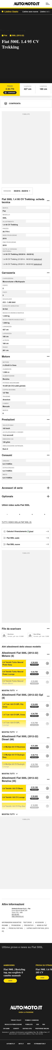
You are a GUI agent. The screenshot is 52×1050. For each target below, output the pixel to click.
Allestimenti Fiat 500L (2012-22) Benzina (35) (20, 779)
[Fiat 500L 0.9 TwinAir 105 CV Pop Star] (47, 806)
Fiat (5, 35)
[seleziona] (38, 259)
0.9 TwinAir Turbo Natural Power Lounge (13, 672)
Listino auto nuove (30, 11)
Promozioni (16, 925)
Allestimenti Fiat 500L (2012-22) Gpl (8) (22, 696)
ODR (37, 1024)
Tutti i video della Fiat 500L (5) (16, 522)
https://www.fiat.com (18, 916)
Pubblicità (29, 1024)
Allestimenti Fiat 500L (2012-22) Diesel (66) (20, 737)
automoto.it (11, 1044)
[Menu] (47, 3)
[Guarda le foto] (26, 57)
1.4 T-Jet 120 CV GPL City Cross (13, 705)
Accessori (39, 922)
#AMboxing (9, 965)
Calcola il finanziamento (17, 531)
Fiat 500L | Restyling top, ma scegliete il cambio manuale (14, 972)
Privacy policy (16, 1020)
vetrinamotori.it (40, 1044)
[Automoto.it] (26, 3)
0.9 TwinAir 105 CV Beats (13, 788)
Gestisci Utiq (27, 1028)
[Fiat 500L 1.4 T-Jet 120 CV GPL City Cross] (47, 705)
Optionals (7, 496)
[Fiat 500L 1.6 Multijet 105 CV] (44, 514)
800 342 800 (15, 914)
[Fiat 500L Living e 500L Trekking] (19, 514)
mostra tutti (8, 690)
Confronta (11, 92)
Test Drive (27, 922)
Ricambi (5, 925)
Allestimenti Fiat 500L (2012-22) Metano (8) (20, 654)
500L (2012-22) (18, 35)
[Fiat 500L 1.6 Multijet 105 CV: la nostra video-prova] (32, 514)
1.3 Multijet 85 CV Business (14, 747)
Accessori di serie (12, 487)
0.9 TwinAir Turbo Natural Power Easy (13, 663)
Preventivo (29, 925)
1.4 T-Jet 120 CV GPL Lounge (11, 723)
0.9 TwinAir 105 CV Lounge (14, 797)
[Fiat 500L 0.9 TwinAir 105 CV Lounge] (47, 797)
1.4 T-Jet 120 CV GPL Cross (14, 714)
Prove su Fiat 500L (16, 928)
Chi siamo (6, 1028)
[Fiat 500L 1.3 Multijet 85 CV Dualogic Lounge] (47, 765)
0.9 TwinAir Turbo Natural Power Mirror (13, 682)
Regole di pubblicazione (13, 1024)
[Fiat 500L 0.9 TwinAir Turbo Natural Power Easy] (47, 663)
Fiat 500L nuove (13, 544)
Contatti (16, 1028)
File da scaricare (11, 628)
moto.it (21, 1044)
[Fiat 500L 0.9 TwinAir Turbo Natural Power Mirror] (47, 682)
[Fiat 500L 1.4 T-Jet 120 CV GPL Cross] (47, 714)
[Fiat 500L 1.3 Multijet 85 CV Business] (47, 746)
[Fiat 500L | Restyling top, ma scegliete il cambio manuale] (16, 959)
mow (28, 1044)
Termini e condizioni (32, 1020)
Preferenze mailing (42, 1028)
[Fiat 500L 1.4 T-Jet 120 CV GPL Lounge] (47, 723)
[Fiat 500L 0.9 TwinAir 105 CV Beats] (47, 788)
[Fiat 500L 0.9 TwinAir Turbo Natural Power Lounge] (47, 672)
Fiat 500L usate (13, 538)
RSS (43, 1024)
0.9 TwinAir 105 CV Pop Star (14, 806)
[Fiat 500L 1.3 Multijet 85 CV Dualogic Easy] (47, 755)
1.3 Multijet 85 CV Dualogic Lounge (14, 765)
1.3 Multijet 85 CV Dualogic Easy (14, 755)
